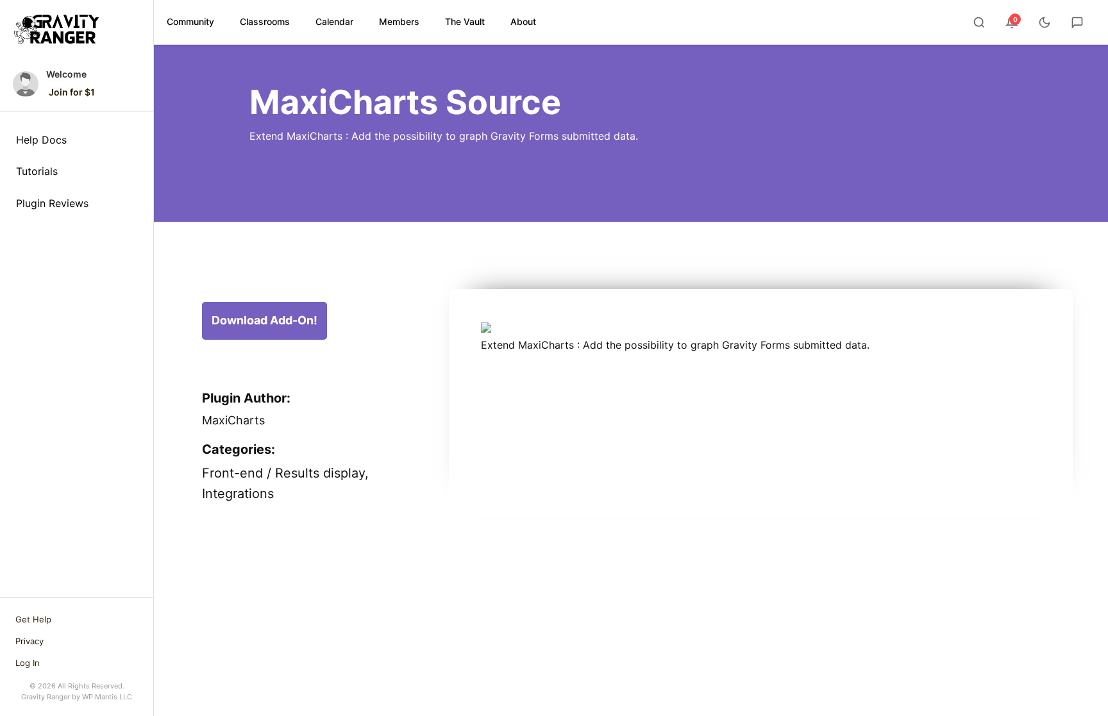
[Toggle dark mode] (1044, 22)
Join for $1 (72, 92)
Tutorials (37, 171)
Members (399, 21)
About (523, 21)
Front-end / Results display (283, 473)
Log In (27, 663)
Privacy (29, 641)
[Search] (979, 22)
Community (190, 21)
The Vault (465, 21)
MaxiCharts (233, 420)
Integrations (238, 493)
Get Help (33, 619)
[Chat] (1077, 22)
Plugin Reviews (52, 203)
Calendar (334, 21)
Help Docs (41, 139)
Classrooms (265, 21)
